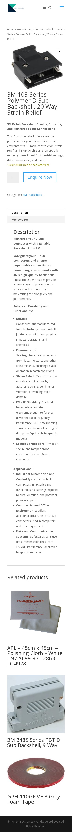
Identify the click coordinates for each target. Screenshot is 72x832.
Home (10, 29)
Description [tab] (19, 212)
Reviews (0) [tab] (19, 219)
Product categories (28, 29)
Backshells (47, 29)
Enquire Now (40, 177)
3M (25, 195)
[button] (58, 50)
